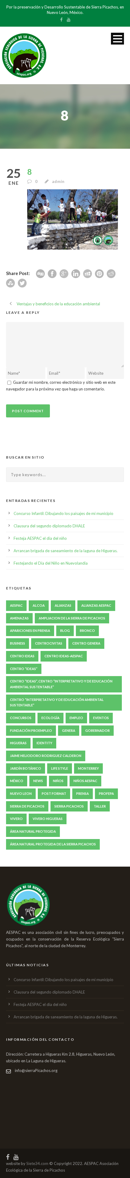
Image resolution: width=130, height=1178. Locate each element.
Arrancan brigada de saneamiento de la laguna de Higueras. (66, 550)
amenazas (19, 618)
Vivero (16, 819)
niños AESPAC (85, 781)
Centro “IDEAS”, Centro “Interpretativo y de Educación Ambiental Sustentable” (61, 684)
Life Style (59, 768)
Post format (54, 793)
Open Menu (117, 39)
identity (44, 743)
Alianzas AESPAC (96, 605)
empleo (76, 718)
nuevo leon (21, 793)
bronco (87, 630)
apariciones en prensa (30, 630)
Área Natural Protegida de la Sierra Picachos (53, 844)
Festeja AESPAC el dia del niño (40, 538)
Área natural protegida (33, 831)
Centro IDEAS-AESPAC (63, 656)
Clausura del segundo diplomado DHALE (49, 525)
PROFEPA (106, 793)
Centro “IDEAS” (23, 669)
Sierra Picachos (69, 806)
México (16, 781)
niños (58, 781)
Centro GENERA (86, 643)
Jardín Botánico (25, 768)
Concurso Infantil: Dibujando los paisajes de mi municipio (63, 513)
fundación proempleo (31, 730)
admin (58, 181)
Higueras (18, 743)
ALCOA (39, 605)
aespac (16, 605)
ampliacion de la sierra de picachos (72, 618)
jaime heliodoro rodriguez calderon (45, 756)
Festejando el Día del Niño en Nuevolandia (51, 563)
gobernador (97, 730)
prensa (82, 793)
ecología (50, 718)
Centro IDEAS (22, 656)
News (38, 781)
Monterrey (88, 768)
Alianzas (63, 605)
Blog (65, 630)
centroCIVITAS (48, 643)
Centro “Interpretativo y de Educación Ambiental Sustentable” (57, 702)
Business (17, 643)
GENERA (68, 730)
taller (100, 806)
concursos (20, 718)
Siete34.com (37, 1163)
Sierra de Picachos (27, 806)
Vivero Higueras (48, 819)
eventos (101, 718)
